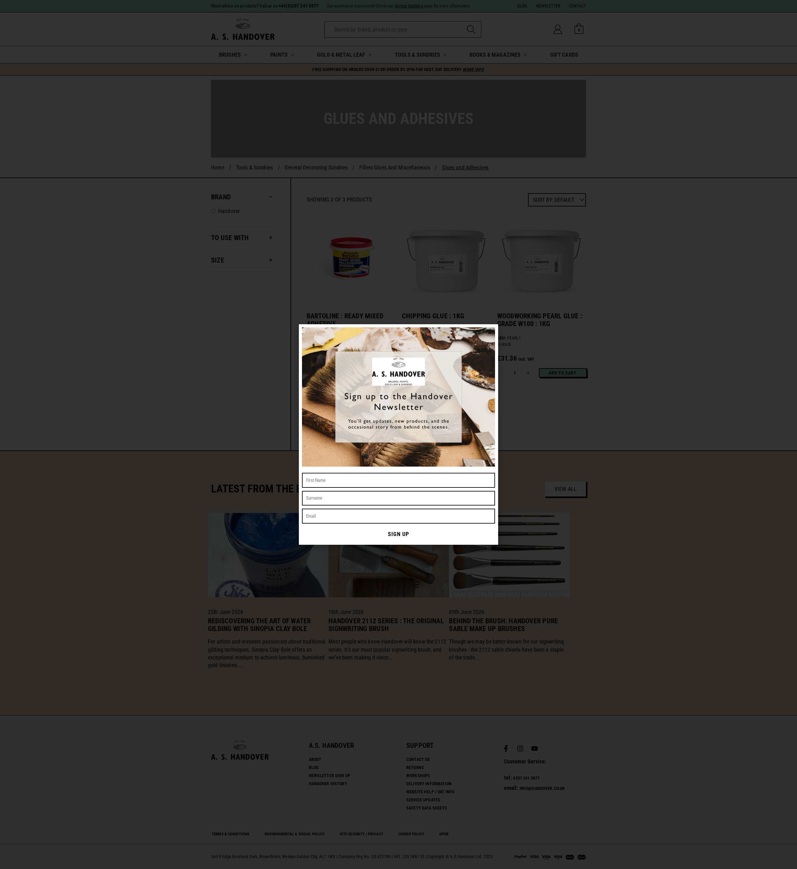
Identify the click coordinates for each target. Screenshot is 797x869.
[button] (489, 332)
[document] (398, 434)
